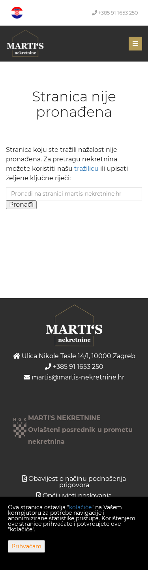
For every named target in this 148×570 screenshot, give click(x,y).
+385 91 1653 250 (117, 12)
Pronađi (21, 204)
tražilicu (86, 168)
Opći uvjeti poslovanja (77, 495)
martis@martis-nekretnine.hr (77, 377)
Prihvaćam (26, 546)
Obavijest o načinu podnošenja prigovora (77, 482)
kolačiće (80, 507)
